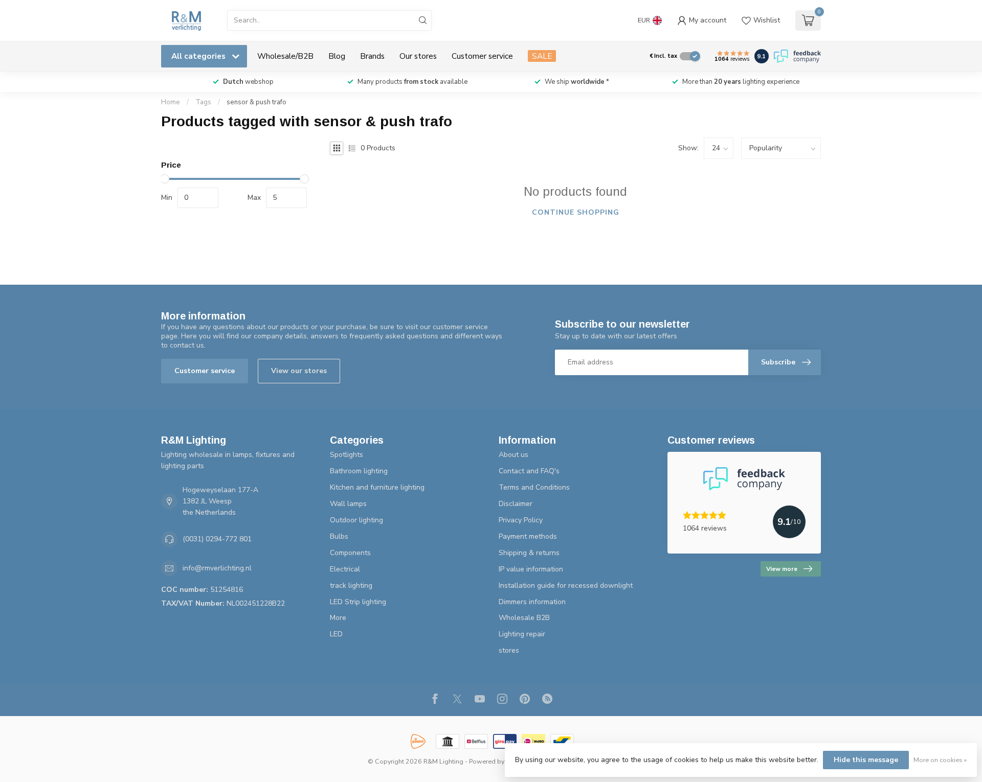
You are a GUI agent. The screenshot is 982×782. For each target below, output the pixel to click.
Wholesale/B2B (285, 56)
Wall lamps (348, 504)
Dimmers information (532, 602)
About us (513, 454)
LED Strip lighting (358, 602)
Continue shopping (575, 212)
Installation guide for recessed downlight (566, 585)
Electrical (345, 569)
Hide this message (866, 760)
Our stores (418, 56)
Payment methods (528, 536)
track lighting (351, 585)
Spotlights (346, 454)
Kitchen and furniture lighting (377, 487)
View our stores (299, 371)
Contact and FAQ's (529, 471)
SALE (542, 56)
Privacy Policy (521, 520)
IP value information (531, 569)
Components (350, 553)
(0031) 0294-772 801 (217, 539)
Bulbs (339, 536)
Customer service (482, 56)
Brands (372, 56)
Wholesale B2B (524, 618)
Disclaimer (515, 504)
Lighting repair (522, 634)
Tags (203, 102)
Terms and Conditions (534, 487)
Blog (336, 56)
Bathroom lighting (359, 471)
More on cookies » (940, 759)
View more (781, 569)
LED (336, 634)
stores (509, 650)
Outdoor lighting (356, 520)
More (338, 618)
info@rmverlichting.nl (217, 568)
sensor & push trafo (256, 102)
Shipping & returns (529, 553)
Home (170, 102)
